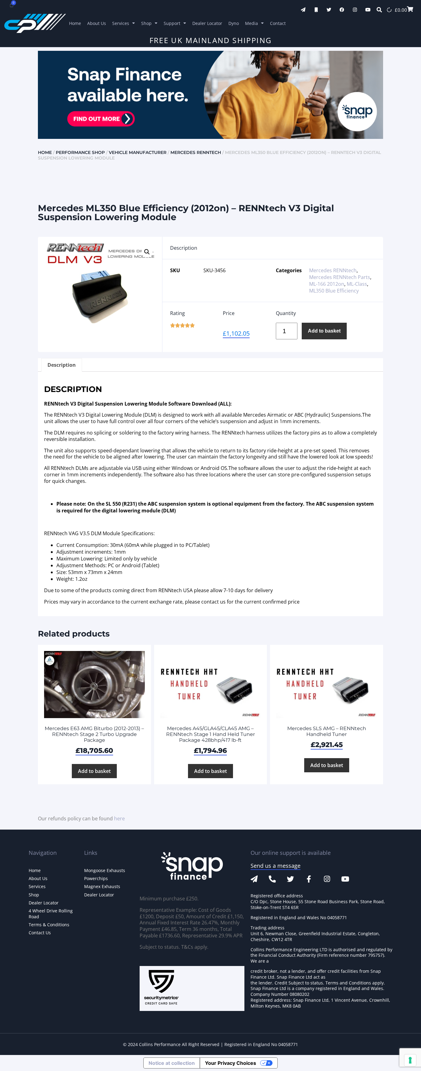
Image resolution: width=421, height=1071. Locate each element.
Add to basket (324, 330)
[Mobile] (316, 9)
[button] (147, 251)
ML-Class (357, 284)
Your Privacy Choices (230, 1063)
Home (75, 23)
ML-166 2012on (326, 284)
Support (172, 23)
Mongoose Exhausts (104, 870)
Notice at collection (172, 1063)
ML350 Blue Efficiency (334, 290)
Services (120, 23)
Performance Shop (80, 152)
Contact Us (40, 933)
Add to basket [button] (94, 771)
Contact (278, 23)
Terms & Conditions (49, 925)
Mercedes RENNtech (195, 152)
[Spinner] (389, 9)
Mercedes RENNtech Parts (339, 277)
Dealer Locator (207, 23)
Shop (146, 23)
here (119, 818)
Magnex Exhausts (102, 886)
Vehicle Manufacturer (137, 152)
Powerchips (96, 878)
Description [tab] (61, 365)
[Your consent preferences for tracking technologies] (410, 1060)
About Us (96, 23)
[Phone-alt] (272, 879)
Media (251, 23)
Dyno (233, 23)
